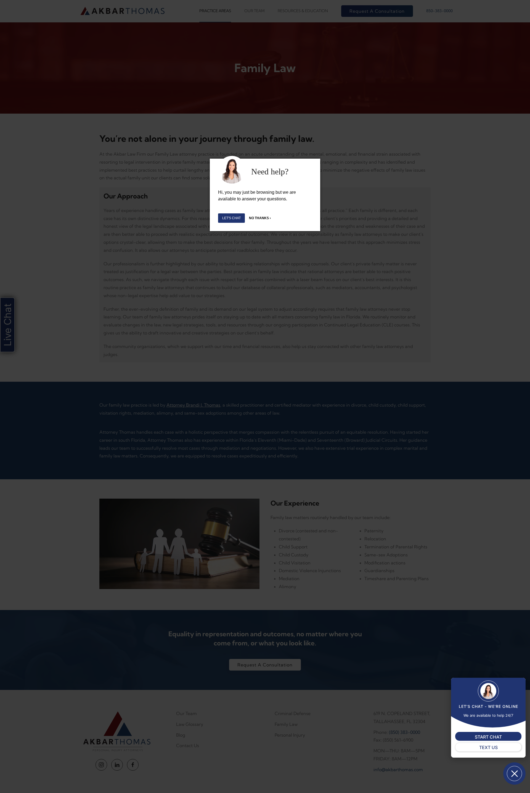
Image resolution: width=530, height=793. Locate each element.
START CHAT (488, 737)
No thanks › (260, 218)
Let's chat (231, 218)
